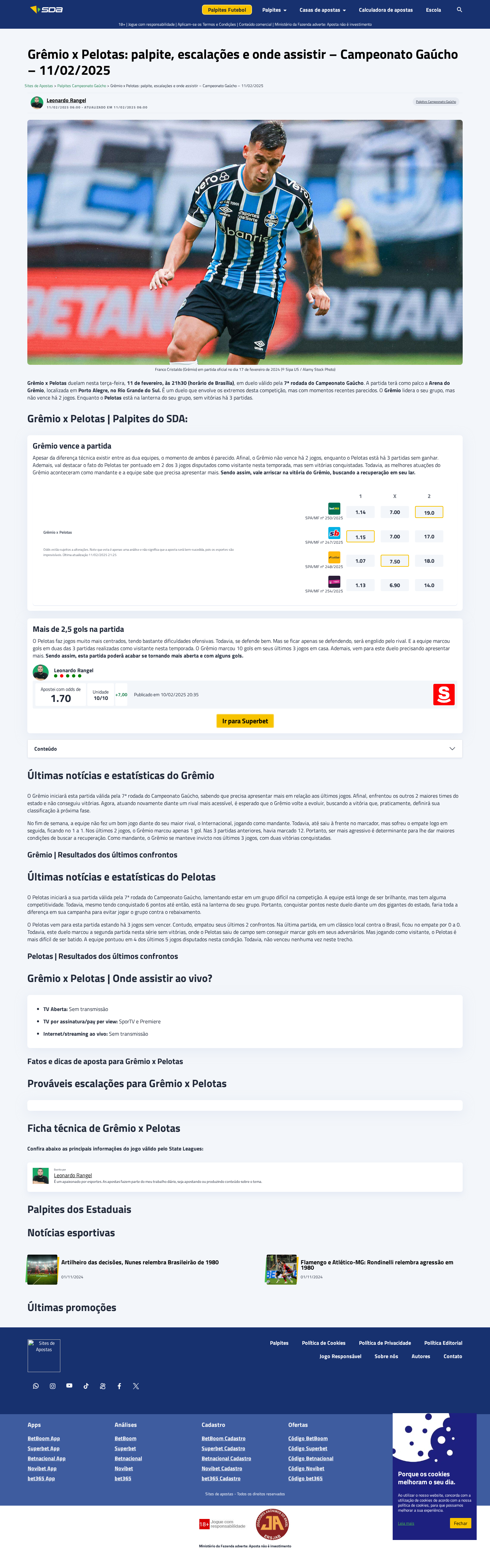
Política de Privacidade (385, 1342)
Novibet (124, 1468)
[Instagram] (52, 1387)
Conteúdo (45, 749)
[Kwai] (102, 1387)
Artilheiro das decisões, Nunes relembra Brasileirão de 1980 (140, 1263)
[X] (136, 1387)
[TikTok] (86, 1387)
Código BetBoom (308, 1438)
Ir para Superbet (245, 721)
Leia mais (406, 1523)
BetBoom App (44, 1438)
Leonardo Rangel (66, 100)
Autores (421, 1356)
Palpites (279, 1342)
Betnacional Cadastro (226, 1458)
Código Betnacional (310, 1458)
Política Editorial (443, 1342)
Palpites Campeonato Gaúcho (81, 85)
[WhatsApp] (36, 1387)
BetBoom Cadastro (224, 1438)
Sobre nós (386, 1356)
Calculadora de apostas (386, 10)
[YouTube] (69, 1387)
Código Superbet (307, 1448)
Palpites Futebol (227, 10)
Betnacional (128, 1458)
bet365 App (41, 1478)
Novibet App (42, 1468)
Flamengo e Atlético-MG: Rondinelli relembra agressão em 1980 (377, 1265)
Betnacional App (47, 1458)
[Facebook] (119, 1387)
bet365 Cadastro (221, 1478)
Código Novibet (306, 1468)
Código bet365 (305, 1478)
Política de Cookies (324, 1342)
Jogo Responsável (340, 1356)
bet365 (123, 1478)
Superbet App (44, 1448)
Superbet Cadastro (223, 1448)
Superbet (125, 1448)
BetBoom (125, 1438)
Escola (433, 10)
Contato (453, 1356)
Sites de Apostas (39, 85)
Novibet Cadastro (222, 1468)
